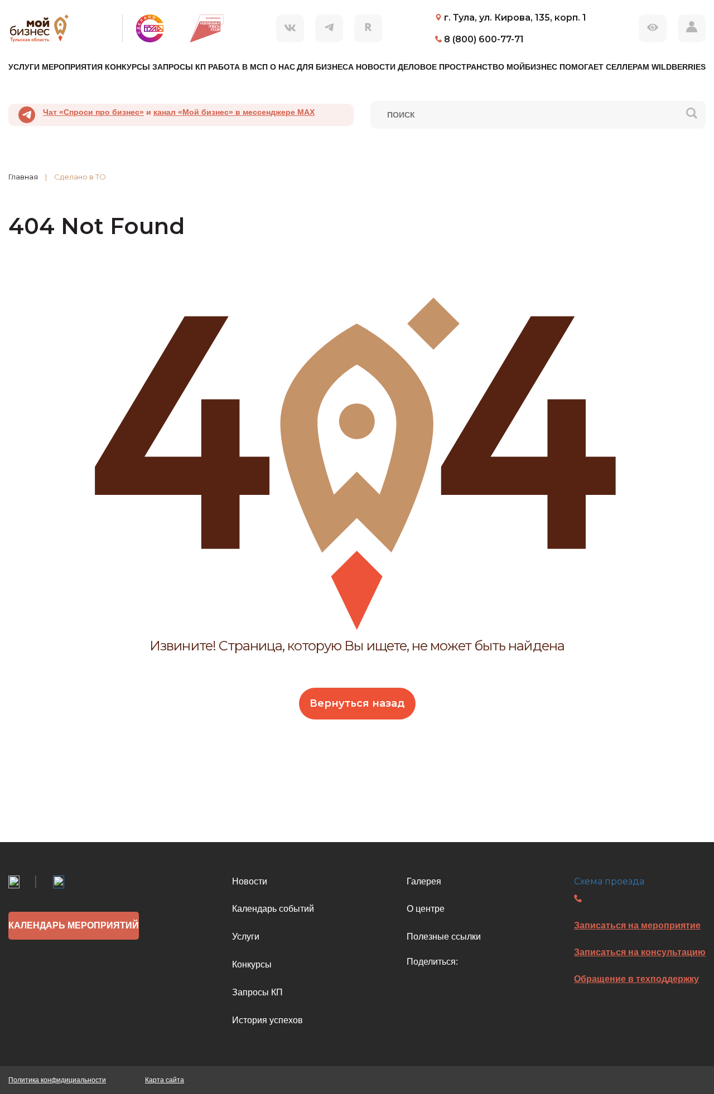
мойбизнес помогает (555, 66)
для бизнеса (325, 66)
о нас (282, 66)
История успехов (267, 1020)
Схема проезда (609, 881)
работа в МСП (238, 66)
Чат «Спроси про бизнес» (93, 112)
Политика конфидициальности (57, 1080)
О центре (426, 908)
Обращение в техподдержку (636, 979)
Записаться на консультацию (640, 952)
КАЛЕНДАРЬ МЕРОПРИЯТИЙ (73, 925)
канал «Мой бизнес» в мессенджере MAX (234, 112)
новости (375, 66)
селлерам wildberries (656, 66)
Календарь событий (273, 908)
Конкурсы (252, 964)
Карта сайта (164, 1080)
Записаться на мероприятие (637, 925)
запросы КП (179, 66)
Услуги (245, 936)
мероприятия (72, 66)
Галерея (424, 881)
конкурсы (127, 66)
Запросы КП (257, 992)
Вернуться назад (357, 703)
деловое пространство (451, 66)
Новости (249, 881)
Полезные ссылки (444, 936)
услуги (24, 66)
